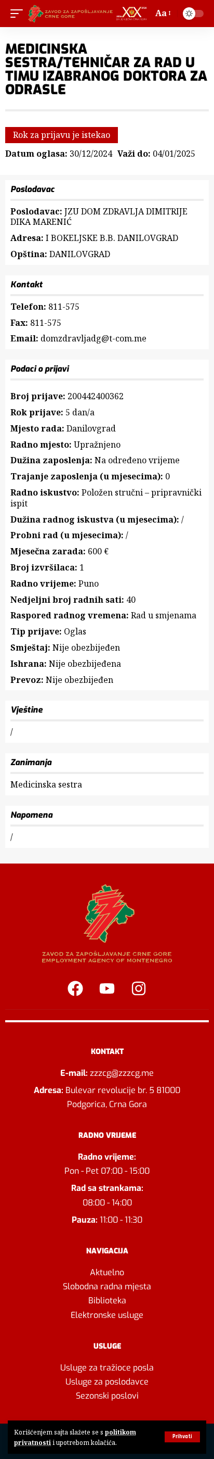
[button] (182, 1436)
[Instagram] (138, 988)
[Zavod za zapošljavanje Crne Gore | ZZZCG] (89, 13)
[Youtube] (107, 988)
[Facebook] (75, 988)
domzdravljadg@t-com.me (93, 338)
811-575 (63, 306)
